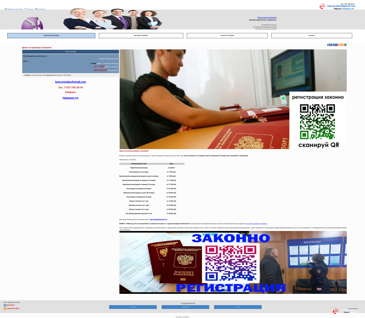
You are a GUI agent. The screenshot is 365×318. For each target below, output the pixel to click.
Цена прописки (185, 307)
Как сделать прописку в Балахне (256, 224)
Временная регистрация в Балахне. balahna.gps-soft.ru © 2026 (182, 315)
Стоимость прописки (227, 35)
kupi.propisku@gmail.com (341, 6)
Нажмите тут (348, 9)
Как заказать (133, 307)
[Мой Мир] (345, 45)
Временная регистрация (51, 35)
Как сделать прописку (141, 35)
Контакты (312, 35)
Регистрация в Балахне (267, 18)
